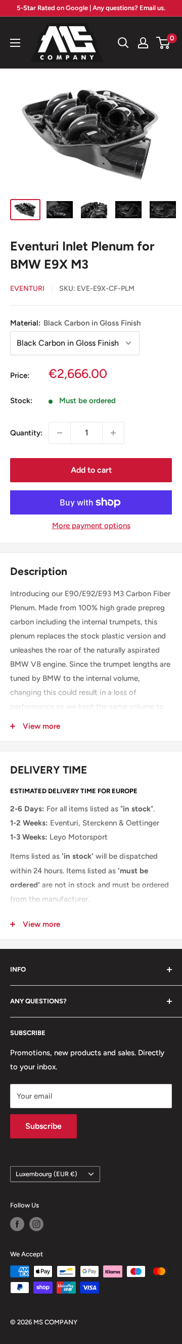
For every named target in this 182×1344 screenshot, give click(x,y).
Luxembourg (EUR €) (46, 1174)
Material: (75, 323)
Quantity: (26, 432)
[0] (163, 43)
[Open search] (123, 42)
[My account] (143, 42)
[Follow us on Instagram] (36, 1224)
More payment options (91, 525)
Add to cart (91, 470)
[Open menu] (15, 43)
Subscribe (43, 1126)
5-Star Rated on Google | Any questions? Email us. (91, 8)
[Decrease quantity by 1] (59, 432)
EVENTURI (27, 288)
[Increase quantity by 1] (113, 432)
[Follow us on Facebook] (17, 1224)
